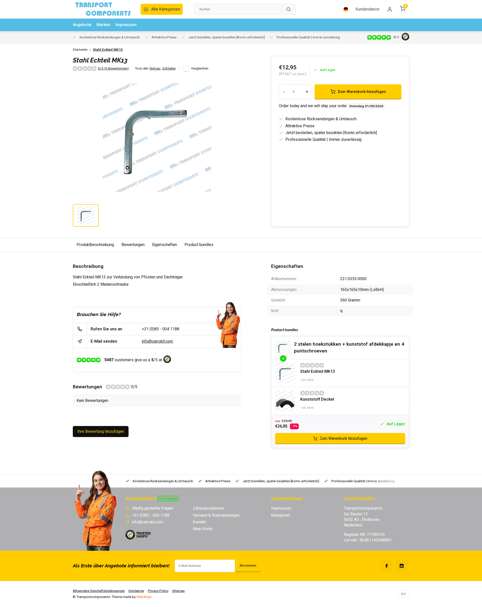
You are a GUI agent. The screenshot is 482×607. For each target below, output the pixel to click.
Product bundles (199, 245)
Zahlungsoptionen (208, 508)
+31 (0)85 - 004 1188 (160, 329)
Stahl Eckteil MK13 (108, 49)
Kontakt (199, 522)
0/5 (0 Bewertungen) (113, 68)
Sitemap (178, 590)
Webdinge (143, 596)
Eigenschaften (164, 245)
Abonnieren (247, 565)
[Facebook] (386, 566)
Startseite (80, 49)
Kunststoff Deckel (317, 399)
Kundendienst (367, 9)
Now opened (168, 498)
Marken (103, 25)
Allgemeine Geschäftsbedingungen (99, 590)
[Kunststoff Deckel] (285, 401)
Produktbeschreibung (95, 245)
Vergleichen (199, 68)
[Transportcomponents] (103, 9)
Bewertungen (133, 245)
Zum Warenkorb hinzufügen (343, 439)
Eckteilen (169, 68)
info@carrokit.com (157, 341)
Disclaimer (136, 590)
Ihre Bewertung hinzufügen (100, 432)
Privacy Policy (158, 590)
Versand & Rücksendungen (216, 515)
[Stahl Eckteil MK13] (285, 373)
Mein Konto (203, 529)
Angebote (82, 25)
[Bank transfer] (403, 594)
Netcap (155, 68)
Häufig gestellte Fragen (152, 508)
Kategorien (280, 515)
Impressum (126, 25)
